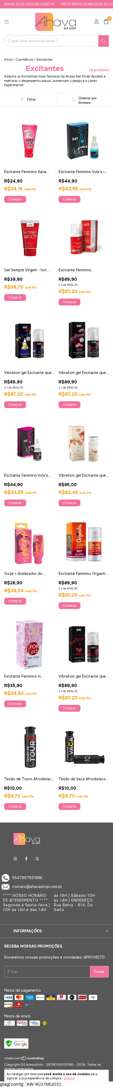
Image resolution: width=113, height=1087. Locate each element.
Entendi (69, 1078)
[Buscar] (103, 41)
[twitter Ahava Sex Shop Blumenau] (37, 858)
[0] (106, 22)
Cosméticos (24, 60)
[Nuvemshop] (24, 1059)
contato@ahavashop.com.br (37, 886)
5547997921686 (27, 877)
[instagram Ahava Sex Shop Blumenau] (15, 858)
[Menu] (6, 21)
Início (8, 60)
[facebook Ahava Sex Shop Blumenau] (26, 858)
